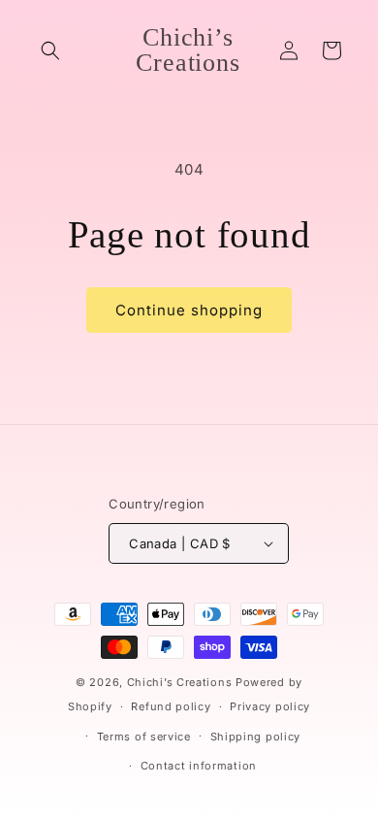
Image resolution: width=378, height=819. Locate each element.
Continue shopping (189, 310)
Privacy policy (270, 706)
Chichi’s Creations (180, 682)
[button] (50, 50)
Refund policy (170, 706)
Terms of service (144, 736)
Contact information (199, 765)
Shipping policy (255, 736)
